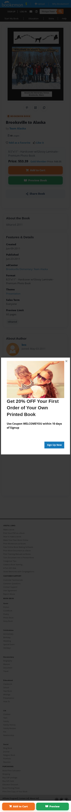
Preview (54, 806)
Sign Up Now (54, 444)
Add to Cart (20, 806)
